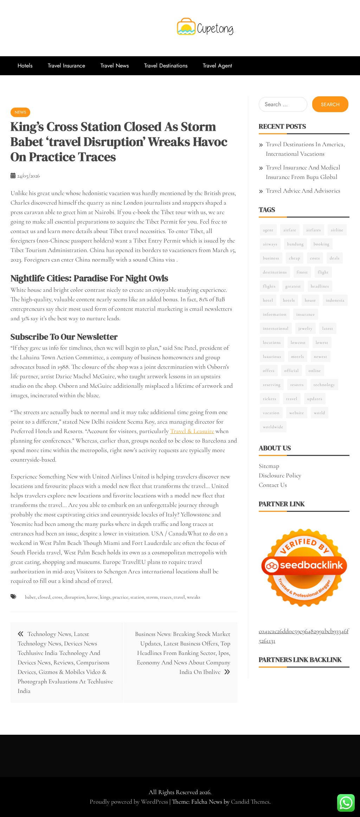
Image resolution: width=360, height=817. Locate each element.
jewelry (305, 328)
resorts (297, 384)
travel (179, 597)
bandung (295, 244)
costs (315, 258)
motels (297, 356)
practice (120, 597)
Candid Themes (250, 801)
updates (314, 398)
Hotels (25, 66)
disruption (74, 597)
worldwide (273, 426)
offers (269, 370)
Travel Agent (217, 66)
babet (30, 597)
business (271, 258)
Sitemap (269, 466)
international (276, 328)
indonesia (335, 300)
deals (335, 258)
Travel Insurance (66, 66)
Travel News (115, 66)
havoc (92, 597)
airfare (289, 229)
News (20, 112)
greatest (293, 286)
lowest (322, 342)
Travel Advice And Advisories (303, 190)
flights (269, 286)
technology (324, 384)
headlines (320, 286)
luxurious (272, 356)
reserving (272, 384)
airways (270, 244)
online (315, 370)
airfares (313, 229)
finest (302, 272)
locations (272, 342)
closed (44, 597)
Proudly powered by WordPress (129, 801)
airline (337, 229)
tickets (269, 398)
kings (105, 597)
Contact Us (273, 485)
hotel (268, 300)
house (310, 300)
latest (327, 328)
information (275, 314)
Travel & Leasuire (192, 431)
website (296, 412)
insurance (305, 314)
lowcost (298, 342)
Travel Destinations (165, 66)
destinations (275, 272)
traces (166, 597)
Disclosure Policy (280, 475)
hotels (289, 300)
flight (323, 272)
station (137, 597)
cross (57, 597)
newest (320, 356)
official (291, 370)
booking (321, 244)
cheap (294, 258)
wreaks (193, 597)
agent (268, 229)
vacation (271, 412)
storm (152, 597)
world (319, 412)
